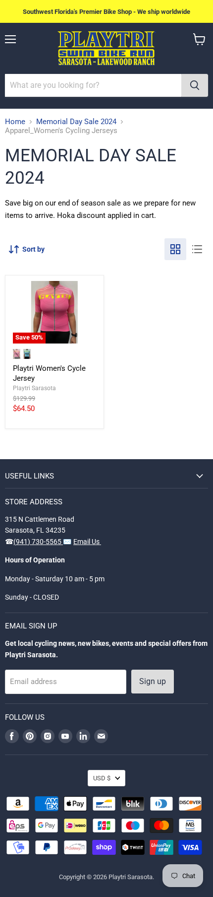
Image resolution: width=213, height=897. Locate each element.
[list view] (197, 249)
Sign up (152, 681)
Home (15, 122)
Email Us (87, 542)
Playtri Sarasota (34, 388)
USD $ (101, 778)
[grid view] (175, 249)
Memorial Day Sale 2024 (76, 122)
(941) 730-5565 (38, 542)
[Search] (194, 85)
